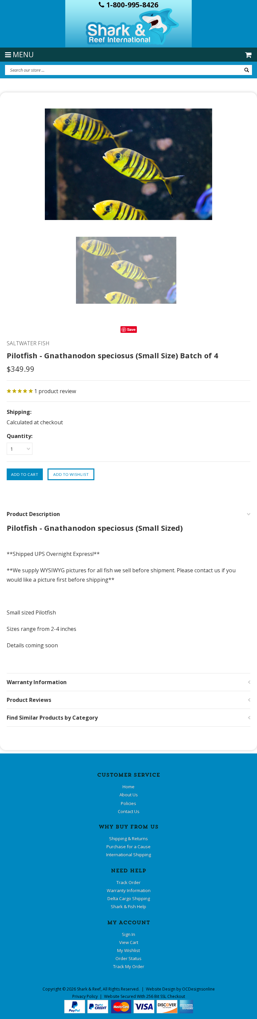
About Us (128, 795)
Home (128, 787)
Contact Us (129, 811)
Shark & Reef (89, 989)
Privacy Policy (85, 996)
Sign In (128, 934)
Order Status (128, 958)
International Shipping (128, 855)
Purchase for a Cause (128, 847)
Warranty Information (129, 890)
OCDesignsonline (198, 989)
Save (131, 329)
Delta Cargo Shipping (128, 898)
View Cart (128, 942)
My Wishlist (128, 950)
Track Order (128, 882)
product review (55, 391)
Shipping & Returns (128, 838)
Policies (128, 803)
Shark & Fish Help (128, 906)
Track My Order (128, 966)
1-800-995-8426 (131, 4)
